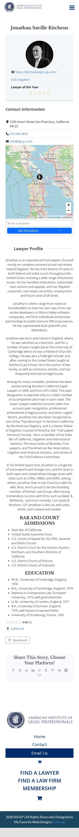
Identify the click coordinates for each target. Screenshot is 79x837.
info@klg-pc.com (21, 141)
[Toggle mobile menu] (72, 8)
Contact (39, 744)
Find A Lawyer (39, 772)
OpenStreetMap (54, 217)
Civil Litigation (20, 80)
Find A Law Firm (39, 780)
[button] (68, 205)
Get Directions (28, 231)
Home (39, 736)
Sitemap (59, 822)
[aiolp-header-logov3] (39, 713)
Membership (39, 788)
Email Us (39, 753)
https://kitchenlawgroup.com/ (36, 72)
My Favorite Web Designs (32, 822)
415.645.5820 (19, 134)
